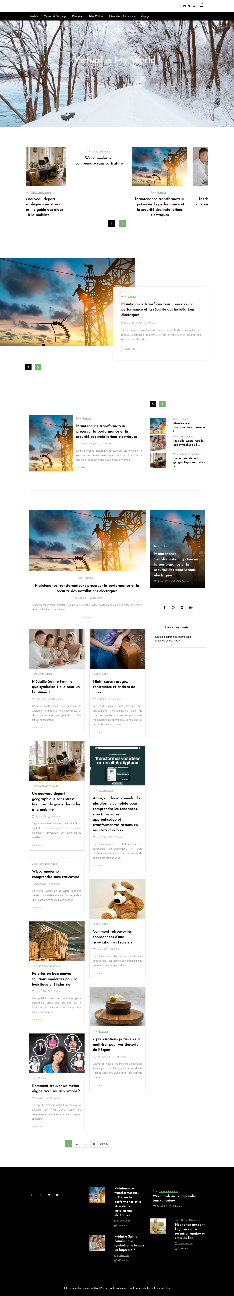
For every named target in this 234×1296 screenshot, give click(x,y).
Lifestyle (33, 16)
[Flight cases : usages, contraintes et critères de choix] (117, 649)
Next (122, 223)
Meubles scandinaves (167, 640)
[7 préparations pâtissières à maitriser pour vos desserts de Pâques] (117, 1006)
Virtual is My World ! (117, 60)
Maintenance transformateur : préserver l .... (190, 427)
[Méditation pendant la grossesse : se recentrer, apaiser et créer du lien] (158, 1235)
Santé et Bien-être (47, 864)
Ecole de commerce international (173, 636)
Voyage (145, 16)
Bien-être (77, 16)
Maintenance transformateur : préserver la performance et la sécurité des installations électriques (56, 207)
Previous (111, 223)
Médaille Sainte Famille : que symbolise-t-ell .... (189, 443)
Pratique (58, 192)
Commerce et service (49, 966)
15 (94, 1144)
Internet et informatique (122, 16)
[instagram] (184, 6)
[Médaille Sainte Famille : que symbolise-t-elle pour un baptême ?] (116, 166)
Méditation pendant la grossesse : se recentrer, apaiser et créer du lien (190, 1231)
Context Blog (163, 1288)
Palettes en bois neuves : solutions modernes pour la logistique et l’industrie (55, 979)
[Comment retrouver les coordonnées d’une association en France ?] (117, 899)
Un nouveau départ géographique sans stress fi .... (189, 462)
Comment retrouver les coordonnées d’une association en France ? (112, 937)
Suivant (104, 1144)
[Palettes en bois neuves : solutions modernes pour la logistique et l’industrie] (57, 941)
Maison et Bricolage (55, 16)
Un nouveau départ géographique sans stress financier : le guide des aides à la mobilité (177, 207)
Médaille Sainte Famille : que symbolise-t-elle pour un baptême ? (117, 204)
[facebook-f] (180, 6)
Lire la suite (130, 349)
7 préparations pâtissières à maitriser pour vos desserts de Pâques (116, 1044)
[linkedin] (189, 6)
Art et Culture (96, 16)
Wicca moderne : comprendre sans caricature (55, 874)
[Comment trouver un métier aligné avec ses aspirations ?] (57, 1053)
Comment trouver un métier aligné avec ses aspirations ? (56, 1088)
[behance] (194, 6)
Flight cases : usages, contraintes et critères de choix (114, 687)
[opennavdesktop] (201, 6)
